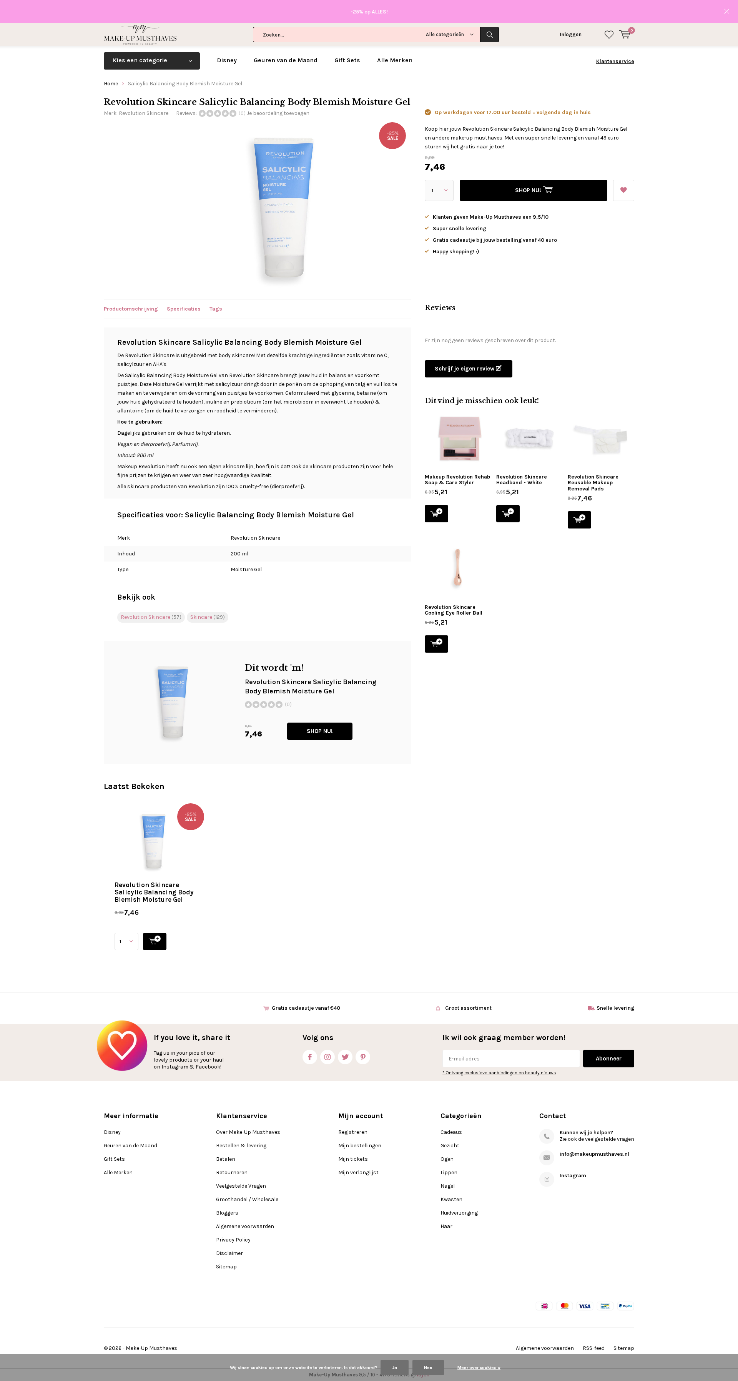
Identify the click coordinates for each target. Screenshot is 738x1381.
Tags (215, 309)
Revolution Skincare (143, 113)
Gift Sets (347, 60)
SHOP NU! (320, 731)
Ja (394, 1367)
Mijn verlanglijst (358, 1172)
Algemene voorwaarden (245, 1226)
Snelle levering (615, 1008)
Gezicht (449, 1145)
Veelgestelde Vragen (241, 1186)
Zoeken (489, 34)
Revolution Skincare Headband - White (521, 480)
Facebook (310, 1057)
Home (111, 83)
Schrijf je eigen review (465, 368)
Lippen (448, 1172)
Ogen (447, 1159)
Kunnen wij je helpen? (586, 1132)
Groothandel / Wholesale (247, 1199)
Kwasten (451, 1199)
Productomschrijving (131, 309)
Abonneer (609, 1058)
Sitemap (226, 1266)
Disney (227, 60)
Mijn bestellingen (359, 1145)
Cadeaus (451, 1132)
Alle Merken (394, 60)
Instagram (327, 1057)
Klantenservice (615, 61)
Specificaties (184, 309)
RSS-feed (594, 1348)
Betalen (225, 1159)
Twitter (345, 1057)
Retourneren (232, 1172)
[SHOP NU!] (154, 941)
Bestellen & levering (241, 1145)
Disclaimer (229, 1253)
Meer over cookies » (478, 1367)
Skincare (207, 617)
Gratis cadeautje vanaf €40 (306, 1008)
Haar (446, 1226)
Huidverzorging (459, 1213)
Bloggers (227, 1213)
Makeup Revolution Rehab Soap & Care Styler (457, 480)
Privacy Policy (233, 1239)
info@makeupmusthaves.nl (594, 1154)
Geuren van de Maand (285, 60)
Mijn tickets (353, 1159)
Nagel (447, 1186)
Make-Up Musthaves (151, 1348)
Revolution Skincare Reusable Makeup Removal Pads (593, 483)
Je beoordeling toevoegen (278, 113)
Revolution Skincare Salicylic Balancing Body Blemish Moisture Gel (154, 892)
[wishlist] (609, 34)
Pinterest (363, 1057)
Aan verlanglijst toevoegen (623, 190)
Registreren (352, 1132)
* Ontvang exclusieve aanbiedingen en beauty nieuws (499, 1072)
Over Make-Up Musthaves (248, 1132)
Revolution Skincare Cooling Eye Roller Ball (453, 610)
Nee (428, 1367)
